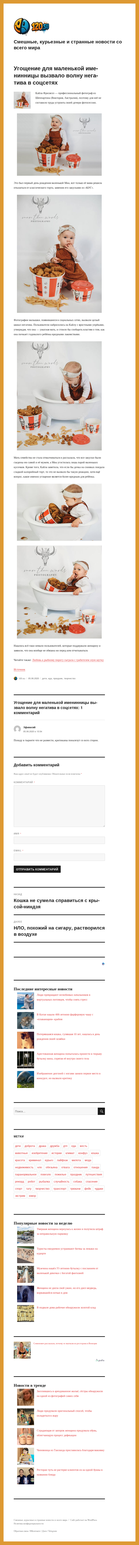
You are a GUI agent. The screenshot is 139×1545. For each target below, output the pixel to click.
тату (28, 1188)
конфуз (82, 1153)
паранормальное (26, 1174)
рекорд (19, 1181)
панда (95, 1167)
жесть (83, 1146)
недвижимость (24, 1167)
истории (57, 1153)
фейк (87, 1188)
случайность (61, 1181)
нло (39, 1167)
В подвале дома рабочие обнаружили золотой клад (66, 1307)
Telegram (52, 1530)
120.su (21, 678)
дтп (65, 1146)
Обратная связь (21, 1530)
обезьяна (51, 1167)
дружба (54, 1146)
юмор (32, 1196)
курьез (49, 1160)
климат (70, 1153)
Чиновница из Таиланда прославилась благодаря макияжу (70, 1450)
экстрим (20, 1196)
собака (77, 1181)
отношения (81, 1167)
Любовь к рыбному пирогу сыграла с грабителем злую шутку (68, 660)
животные (21, 1153)
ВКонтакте (35, 1530)
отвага (65, 1167)
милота (76, 1160)
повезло (46, 1174)
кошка (95, 1153)
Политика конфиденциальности (29, 1523)
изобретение (40, 1153)
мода (88, 1160)
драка (42, 1146)
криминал (35, 1160)
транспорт (59, 1188)
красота (20, 1160)
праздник (58, 678)
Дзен (44, 1530)
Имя (17, 833)
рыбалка (44, 1181)
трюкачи (75, 1188)
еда (50, 678)
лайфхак (62, 1160)
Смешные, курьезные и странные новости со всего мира (68, 44)
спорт (18, 1188)
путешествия (94, 1174)
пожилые (60, 1174)
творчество (69, 678)
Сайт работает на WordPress (83, 1519)
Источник (19, 669)
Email (19, 850)
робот (31, 1181)
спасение (92, 1181)
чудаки (99, 1188)
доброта (30, 1146)
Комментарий (24, 782)
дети (44, 678)
